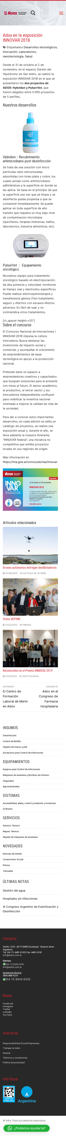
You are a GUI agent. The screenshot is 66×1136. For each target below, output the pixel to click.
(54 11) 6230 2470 (15, 964)
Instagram (8, 1006)
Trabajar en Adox (11, 1048)
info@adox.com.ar (12, 955)
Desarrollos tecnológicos (40, 47)
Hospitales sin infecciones (20, 898)
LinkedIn (7, 1012)
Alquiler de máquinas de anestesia (20, 837)
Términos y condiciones (15, 1057)
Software (7, 809)
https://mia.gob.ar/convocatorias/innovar (30, 462)
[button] (27, 1128)
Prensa (26, 625)
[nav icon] (61, 13)
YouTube (7, 1014)
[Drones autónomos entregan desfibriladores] (30, 545)
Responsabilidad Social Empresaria (21, 1043)
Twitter (6, 1009)
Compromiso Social (13, 859)
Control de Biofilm (12, 741)
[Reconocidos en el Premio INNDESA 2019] (30, 648)
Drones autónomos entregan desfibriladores (29, 567)
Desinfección (9, 735)
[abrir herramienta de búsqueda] (33, 13)
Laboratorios (27, 52)
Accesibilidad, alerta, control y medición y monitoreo (29, 803)
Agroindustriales (11, 786)
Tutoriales (8, 871)
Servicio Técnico (11, 825)
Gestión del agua (14, 890)
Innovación (10, 52)
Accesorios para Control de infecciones (23, 752)
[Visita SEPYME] (30, 597)
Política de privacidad (14, 1062)
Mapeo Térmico (11, 831)
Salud (28, 56)
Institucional (30, 676)
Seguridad (8, 781)
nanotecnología (13, 56)
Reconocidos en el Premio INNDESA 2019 (28, 670)
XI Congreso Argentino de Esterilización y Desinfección (30, 909)
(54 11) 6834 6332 (18, 979)
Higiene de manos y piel (15, 747)
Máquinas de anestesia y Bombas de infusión (26, 775)
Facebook (8, 1003)
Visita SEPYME (11, 619)
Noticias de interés (34, 573)
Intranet (6, 1053)
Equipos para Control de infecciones (21, 769)
